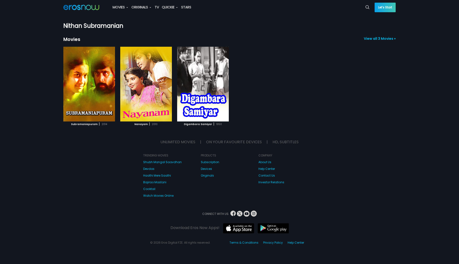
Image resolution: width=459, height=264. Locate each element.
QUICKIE (168, 7)
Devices (206, 169)
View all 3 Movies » (380, 38)
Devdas (148, 169)
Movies (71, 39)
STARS (186, 7)
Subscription (210, 162)
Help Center (266, 169)
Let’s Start (385, 7)
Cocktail (149, 189)
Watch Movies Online (158, 196)
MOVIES (119, 7)
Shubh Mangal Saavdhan (162, 162)
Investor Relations (271, 182)
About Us (264, 162)
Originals (207, 175)
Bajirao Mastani (154, 182)
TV (157, 7)
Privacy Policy (273, 243)
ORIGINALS (140, 7)
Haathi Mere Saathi (157, 175)
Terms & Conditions (244, 243)
